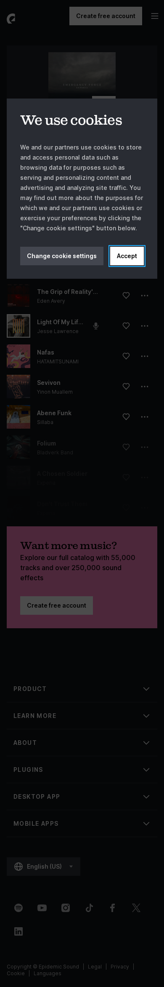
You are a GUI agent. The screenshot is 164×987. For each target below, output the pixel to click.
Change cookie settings (62, 255)
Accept (127, 255)
